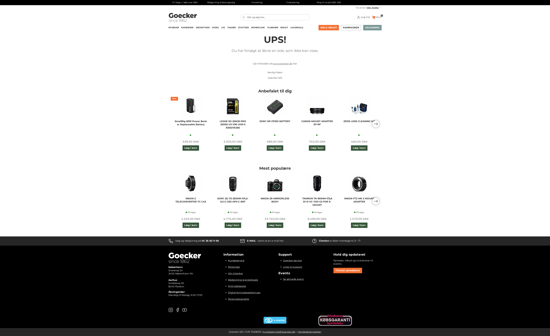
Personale (234, 267)
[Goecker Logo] (182, 17)
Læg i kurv (190, 148)
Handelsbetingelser (309, 332)
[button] (369, 7)
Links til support (292, 267)
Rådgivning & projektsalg (243, 280)
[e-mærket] (275, 320)
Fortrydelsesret (237, 286)
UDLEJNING (372, 27)
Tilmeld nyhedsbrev (347, 270)
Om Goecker (235, 273)
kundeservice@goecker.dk (279, 332)
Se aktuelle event (293, 279)
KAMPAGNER (351, 27)
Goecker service (292, 260)
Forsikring (257, 2)
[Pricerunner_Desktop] (335, 320)
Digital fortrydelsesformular (244, 292)
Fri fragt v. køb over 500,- (185, 2)
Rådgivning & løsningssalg (221, 2)
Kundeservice (236, 260)
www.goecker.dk (282, 63)
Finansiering (292, 2)
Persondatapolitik (238, 299)
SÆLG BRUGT (328, 27)
